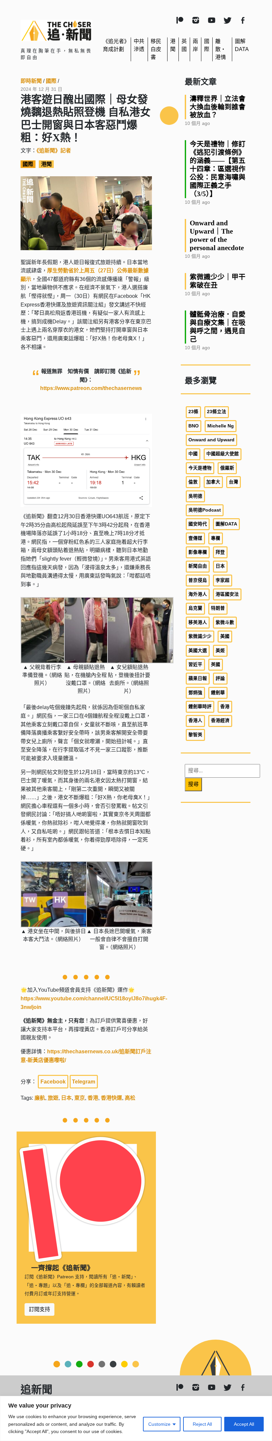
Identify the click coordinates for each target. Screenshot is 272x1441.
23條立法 (216, 411)
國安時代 (197, 524)
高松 (130, 1098)
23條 (193, 411)
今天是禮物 (200, 468)
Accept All (244, 1424)
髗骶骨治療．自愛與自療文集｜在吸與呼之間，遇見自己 (217, 326)
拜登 (220, 552)
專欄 (215, 538)
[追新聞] (56, 30)
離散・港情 (220, 49)
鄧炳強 (195, 692)
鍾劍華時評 (200, 706)
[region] (136, 1418)
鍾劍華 (218, 692)
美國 (225, 636)
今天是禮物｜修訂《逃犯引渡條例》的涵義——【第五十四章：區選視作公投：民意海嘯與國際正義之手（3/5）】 (217, 168)
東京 (79, 1098)
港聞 (46, 164)
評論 (220, 678)
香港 (93, 1098)
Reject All (202, 1424)
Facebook (53, 1081)
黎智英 (195, 734)
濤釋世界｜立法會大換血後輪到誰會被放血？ (217, 107)
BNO (193, 425)
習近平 (195, 664)
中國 (193, 453)
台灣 (233, 481)
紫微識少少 (200, 636)
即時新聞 (31, 81)
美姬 (220, 650)
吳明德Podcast (204, 510)
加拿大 (213, 481)
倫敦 (193, 481)
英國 (215, 664)
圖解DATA (226, 524)
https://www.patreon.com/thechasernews (91, 388)
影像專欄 (197, 552)
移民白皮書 (156, 49)
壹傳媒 (195, 538)
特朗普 (218, 608)
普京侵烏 (197, 580)
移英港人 (197, 622)
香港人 (195, 720)
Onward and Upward (211, 439)
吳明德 (195, 496)
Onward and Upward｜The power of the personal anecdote (217, 235)
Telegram (83, 1081)
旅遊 (53, 1098)
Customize (159, 1424)
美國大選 (197, 650)
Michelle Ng (220, 425)
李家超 (223, 580)
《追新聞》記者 (53, 150)
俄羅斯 (227, 468)
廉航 (39, 1098)
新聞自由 (197, 566)
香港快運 (111, 1098)
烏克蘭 (195, 608)
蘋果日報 (197, 678)
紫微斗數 (225, 622)
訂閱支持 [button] (39, 1309)
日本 (66, 1098)
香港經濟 (220, 720)
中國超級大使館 (222, 453)
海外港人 (197, 594)
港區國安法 (227, 594)
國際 (51, 81)
